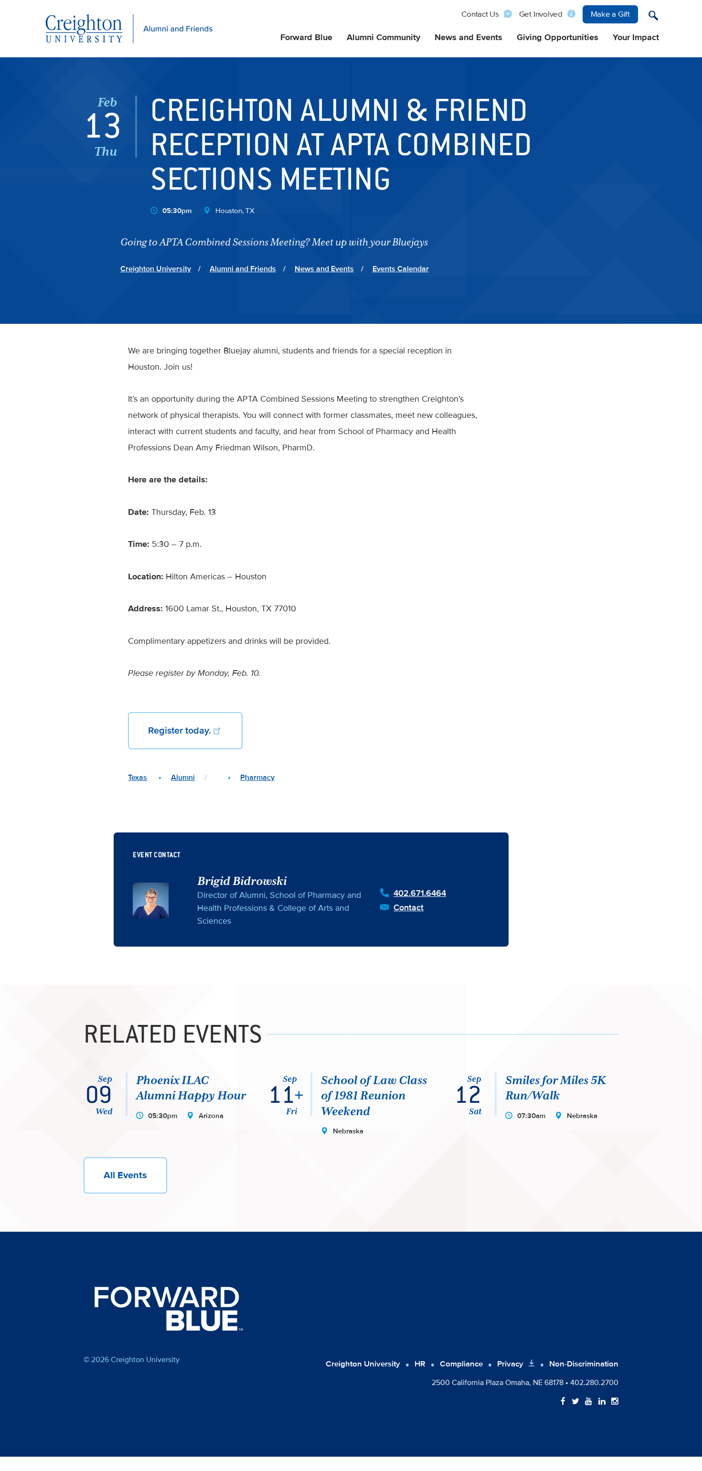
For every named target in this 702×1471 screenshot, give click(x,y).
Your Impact (636, 37)
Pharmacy (257, 777)
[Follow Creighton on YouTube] (588, 1402)
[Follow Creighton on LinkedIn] (602, 1402)
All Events (125, 1175)
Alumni (183, 777)
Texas (137, 777)
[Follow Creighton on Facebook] (563, 1402)
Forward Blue (306, 37)
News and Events (468, 37)
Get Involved (541, 14)
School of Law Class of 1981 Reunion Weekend (374, 1096)
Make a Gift (610, 14)
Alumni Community (383, 37)
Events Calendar (400, 269)
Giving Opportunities (557, 37)
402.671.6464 (420, 893)
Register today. (179, 730)
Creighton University (155, 269)
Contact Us (480, 14)
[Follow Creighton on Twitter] (575, 1402)
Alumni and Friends (243, 269)
